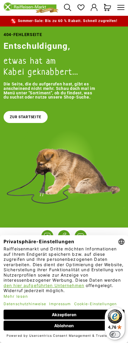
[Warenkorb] (107, 8)
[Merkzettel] (81, 8)
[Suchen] (67, 8)
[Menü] (119, 8)
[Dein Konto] (94, 8)
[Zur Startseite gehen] (31, 7)
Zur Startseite (25, 117)
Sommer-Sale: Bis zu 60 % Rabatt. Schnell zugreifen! (68, 21)
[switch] (115, 334)
